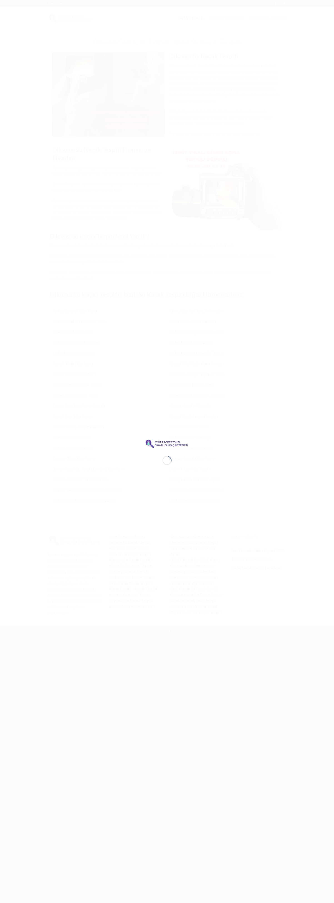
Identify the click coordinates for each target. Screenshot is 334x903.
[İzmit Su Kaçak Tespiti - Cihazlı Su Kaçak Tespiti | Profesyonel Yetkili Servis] (167, 443)
